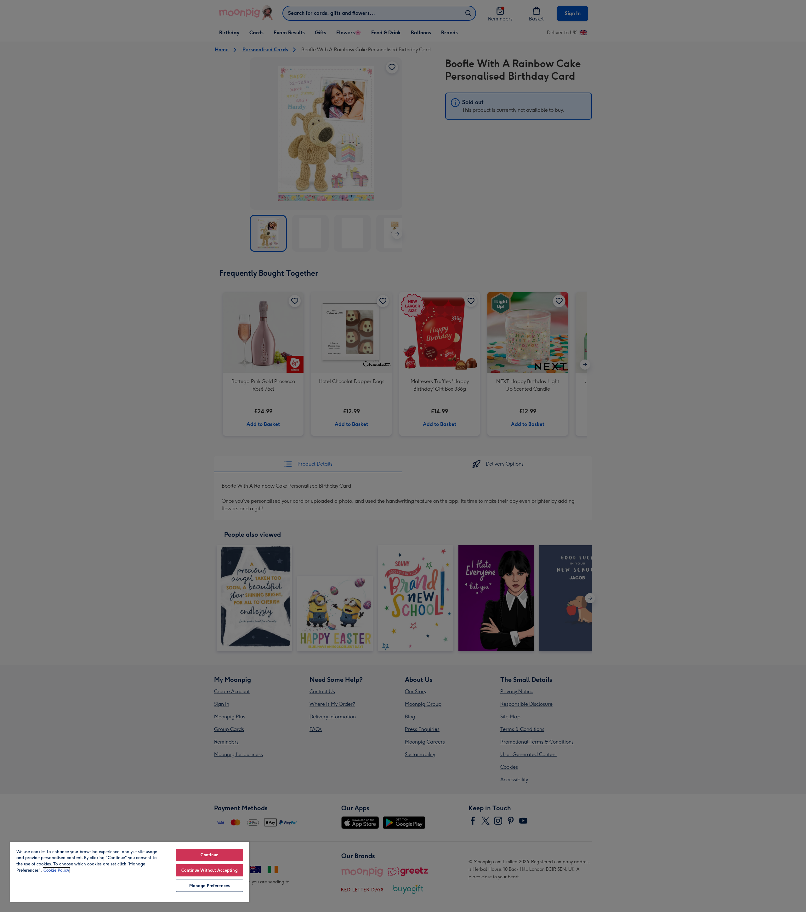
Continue (209, 855)
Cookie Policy (56, 870)
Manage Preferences (209, 885)
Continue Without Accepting (209, 870)
